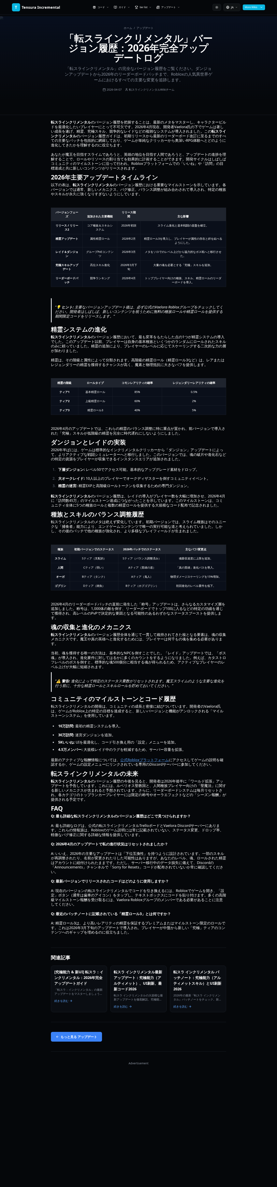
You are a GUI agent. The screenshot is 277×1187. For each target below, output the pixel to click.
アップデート (145, 28)
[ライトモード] (217, 7)
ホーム (128, 28)
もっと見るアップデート (79, 1037)
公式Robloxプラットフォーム (144, 759)
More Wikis (251, 7)
